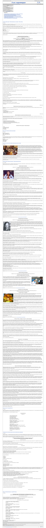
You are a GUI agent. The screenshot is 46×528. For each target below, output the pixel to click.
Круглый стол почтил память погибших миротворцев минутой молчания (12, 15)
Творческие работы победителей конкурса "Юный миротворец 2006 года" (12, 16)
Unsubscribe (9, 11)
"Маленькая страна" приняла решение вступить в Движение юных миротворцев (13, 17)
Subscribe (7, 11)
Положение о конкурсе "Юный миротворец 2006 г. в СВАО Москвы (12, 14)
